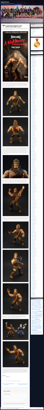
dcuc (37, 307)
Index (33, 21)
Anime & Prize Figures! (21, 21)
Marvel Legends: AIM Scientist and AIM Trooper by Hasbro (9, 384)
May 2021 (32, 118)
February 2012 (33, 264)
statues (40, 326)
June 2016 (32, 195)
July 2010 (32, 289)
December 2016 (33, 187)
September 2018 (33, 159)
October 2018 (33, 158)
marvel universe (34, 316)
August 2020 (32, 130)
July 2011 (32, 273)
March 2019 (32, 151)
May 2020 (32, 134)
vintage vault (33, 333)
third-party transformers (38, 328)
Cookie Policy (17, 408)
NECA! (20, 19)
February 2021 (33, 122)
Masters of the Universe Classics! (34, 19)
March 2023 (32, 89)
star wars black (36, 326)
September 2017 (33, 175)
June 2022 (32, 101)
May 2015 (32, 212)
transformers (34, 330)
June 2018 (32, 163)
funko (35, 311)
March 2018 (32, 167)
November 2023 (33, 78)
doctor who (38, 309)
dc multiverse (34, 307)
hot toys (32, 312)
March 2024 (32, 73)
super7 (32, 327)
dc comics (39, 306)
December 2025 (33, 57)
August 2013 (32, 240)
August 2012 (32, 256)
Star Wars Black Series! (26, 19)
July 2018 (32, 162)
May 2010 (32, 292)
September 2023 (33, 81)
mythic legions (33, 321)
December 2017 (33, 171)
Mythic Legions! (16, 19)
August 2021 (32, 114)
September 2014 (33, 223)
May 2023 (32, 86)
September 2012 (33, 255)
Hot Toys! (41, 19)
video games (39, 332)
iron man (38, 312)
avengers (38, 300)
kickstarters (37, 313)
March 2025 (32, 58)
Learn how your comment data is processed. (19, 403)
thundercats (33, 329)
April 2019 (32, 150)
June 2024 (32, 69)
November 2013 (33, 236)
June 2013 (32, 243)
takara (34, 327)
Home (2, 20)
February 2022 (33, 106)
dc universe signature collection (37, 308)
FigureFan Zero (5, 2)
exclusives (33, 311)
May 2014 (32, 228)
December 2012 (33, 251)
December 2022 (33, 93)
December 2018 (33, 155)
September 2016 (33, 191)
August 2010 (32, 288)
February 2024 (33, 74)
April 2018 (32, 166)
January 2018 (33, 170)
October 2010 (33, 285)
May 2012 (32, 260)
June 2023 (32, 85)
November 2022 (33, 94)
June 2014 (32, 227)
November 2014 (33, 220)
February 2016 (33, 200)
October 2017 (33, 174)
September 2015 (33, 207)
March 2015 (32, 215)
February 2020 (33, 138)
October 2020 (33, 127)
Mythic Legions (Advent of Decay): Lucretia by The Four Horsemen (22, 384)
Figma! (10, 21)
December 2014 (33, 219)
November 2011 (33, 268)
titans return (36, 329)
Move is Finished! (33, 31)
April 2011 (32, 277)
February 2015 (33, 216)
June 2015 (32, 211)
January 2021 (33, 123)
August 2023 (32, 82)
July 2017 (32, 178)
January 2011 (33, 281)
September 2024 (33, 65)
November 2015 (33, 204)
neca (37, 321)
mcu (38, 320)
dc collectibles (35, 306)
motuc (40, 320)
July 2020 (32, 131)
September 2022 (33, 97)
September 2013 (33, 239)
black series (37, 301)
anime (36, 300)
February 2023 (33, 90)
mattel (36, 319)
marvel (34, 315)
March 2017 (32, 183)
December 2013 (33, 235)
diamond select (33, 309)
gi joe (37, 311)
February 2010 (33, 296)
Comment (24, 400)
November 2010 (33, 284)
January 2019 (33, 154)
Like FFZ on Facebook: (35, 51)
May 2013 (32, 244)
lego (32, 315)
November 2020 (33, 126)
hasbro (40, 311)
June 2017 (32, 179)
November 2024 (33, 62)
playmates (32, 323)
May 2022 (32, 102)
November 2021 (33, 110)
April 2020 (32, 135)
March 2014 (32, 231)
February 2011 (33, 280)
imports (35, 312)
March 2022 (32, 105)
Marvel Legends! (11, 19)
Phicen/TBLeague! (14, 21)
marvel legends (38, 315)
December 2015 (33, 203)
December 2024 (33, 61)
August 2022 (32, 98)
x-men (36, 333)
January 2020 (33, 139)
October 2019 (33, 143)
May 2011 (32, 276)
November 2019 (33, 142)
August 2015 (32, 208)
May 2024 (32, 70)
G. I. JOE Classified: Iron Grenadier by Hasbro (36, 35)
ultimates (36, 332)
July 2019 (32, 147)
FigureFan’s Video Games (28, 21)
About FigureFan (5, 19)
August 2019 (32, 146)
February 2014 (33, 232)
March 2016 (32, 199)
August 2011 (32, 272)
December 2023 (33, 77)
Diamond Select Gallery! (5, 21)
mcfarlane (36, 320)
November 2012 (33, 252)
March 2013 (32, 247)
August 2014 (32, 224)
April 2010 (32, 293)
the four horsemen (38, 327)
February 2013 (33, 248)
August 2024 (32, 66)
